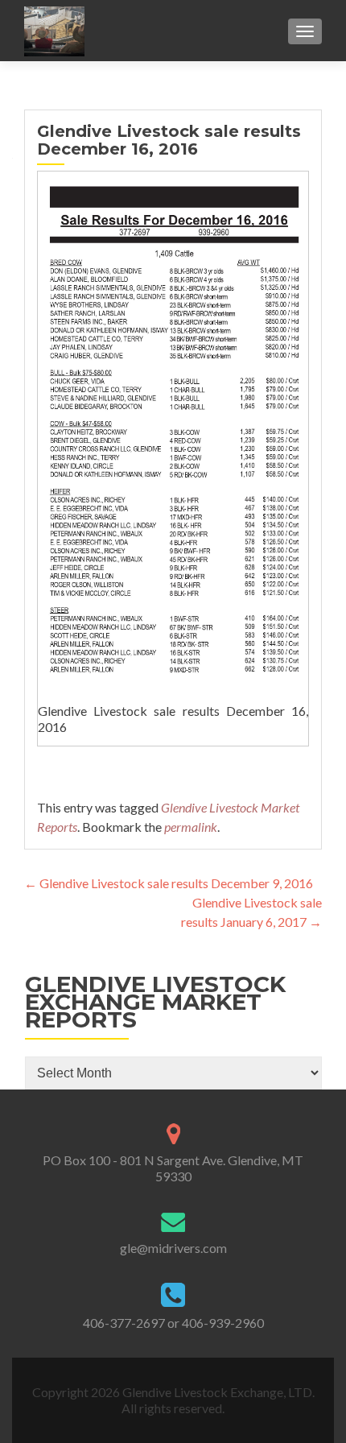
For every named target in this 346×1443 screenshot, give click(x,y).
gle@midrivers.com (173, 1247)
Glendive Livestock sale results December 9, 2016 (168, 883)
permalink (190, 826)
